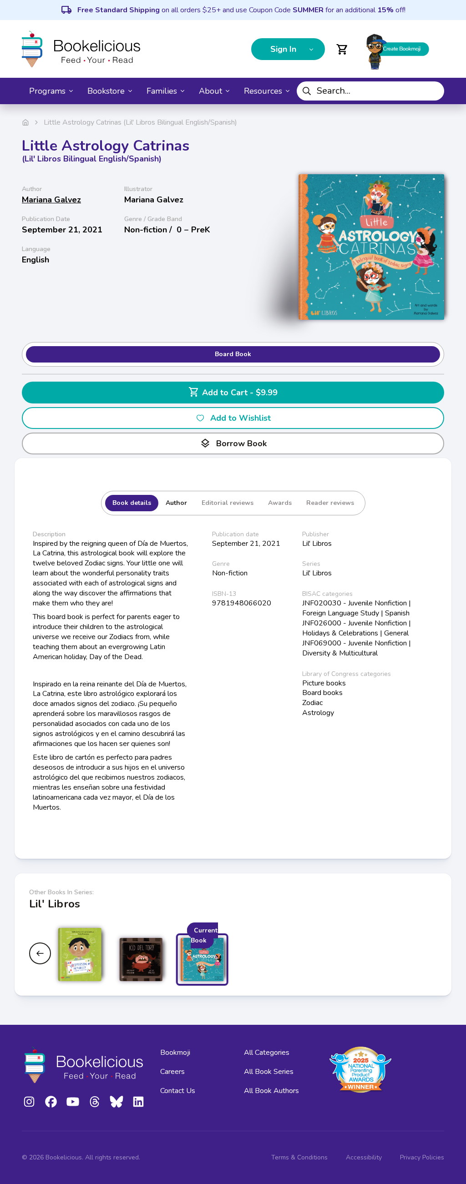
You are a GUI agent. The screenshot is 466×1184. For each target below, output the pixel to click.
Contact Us (177, 1091)
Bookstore (106, 91)
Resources (263, 91)
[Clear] (434, 91)
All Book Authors (271, 1091)
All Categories (266, 1053)
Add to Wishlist (240, 418)
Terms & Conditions (299, 1157)
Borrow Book (233, 443)
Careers (172, 1072)
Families (162, 91)
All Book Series (269, 1072)
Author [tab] (176, 503)
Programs (47, 91)
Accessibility (364, 1157)
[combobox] (370, 91)
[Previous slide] (40, 953)
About (210, 91)
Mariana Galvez (51, 199)
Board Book (233, 354)
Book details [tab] (131, 503)
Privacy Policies (422, 1157)
